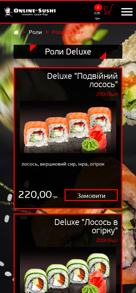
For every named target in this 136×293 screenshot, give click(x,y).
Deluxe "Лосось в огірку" (86, 226)
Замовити (91, 196)
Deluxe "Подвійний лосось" (82, 80)
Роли (35, 32)
